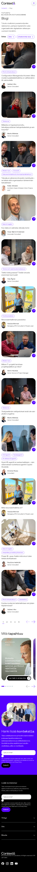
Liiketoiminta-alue (24, 37)
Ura (2, 827)
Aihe (10, 37)
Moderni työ (6, 170)
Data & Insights (7, 224)
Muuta (4, 835)
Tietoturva (6, 121)
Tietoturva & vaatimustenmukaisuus (14, 269)
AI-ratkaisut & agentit (9, 458)
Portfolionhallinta (8, 316)
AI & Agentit (6, 455)
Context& (4, 8)
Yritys (4, 818)
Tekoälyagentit (18, 455)
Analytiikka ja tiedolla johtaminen (13, 552)
